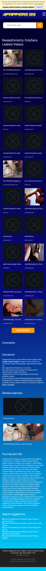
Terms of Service (33, 551)
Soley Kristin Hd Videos (10, 459)
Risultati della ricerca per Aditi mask (16, 292)
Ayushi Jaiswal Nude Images (12, 505)
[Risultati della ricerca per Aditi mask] (12, 288)
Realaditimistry (8, 418)
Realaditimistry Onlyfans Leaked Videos (17, 444)
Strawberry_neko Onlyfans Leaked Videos (17, 482)
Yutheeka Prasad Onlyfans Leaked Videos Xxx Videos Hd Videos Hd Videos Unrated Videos (21, 469)
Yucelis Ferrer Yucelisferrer (24, 465)
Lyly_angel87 (26, 463)
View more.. (23, 330)
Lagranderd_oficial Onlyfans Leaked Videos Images (20, 503)
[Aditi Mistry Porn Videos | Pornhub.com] (34, 316)
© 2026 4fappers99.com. (11, 551)
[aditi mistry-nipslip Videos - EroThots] (12, 260)
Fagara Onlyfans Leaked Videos (25, 501)
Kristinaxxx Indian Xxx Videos (12, 497)
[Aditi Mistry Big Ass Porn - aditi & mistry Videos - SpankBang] (34, 66)
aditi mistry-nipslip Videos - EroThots (16, 264)
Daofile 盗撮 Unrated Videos (24, 495)
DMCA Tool (31, 553)
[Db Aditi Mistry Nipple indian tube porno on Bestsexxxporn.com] (12, 66)
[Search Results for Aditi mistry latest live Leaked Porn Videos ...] (12, 122)
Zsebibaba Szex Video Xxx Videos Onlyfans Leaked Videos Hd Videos (21, 473)
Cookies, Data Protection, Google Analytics (18, 7)
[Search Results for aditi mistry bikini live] (12, 94)
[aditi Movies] (12, 233)
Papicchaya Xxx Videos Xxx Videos (27, 490)
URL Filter (22, 553)
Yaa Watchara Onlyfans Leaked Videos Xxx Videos (23, 479)
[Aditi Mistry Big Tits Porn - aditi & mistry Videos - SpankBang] (12, 316)
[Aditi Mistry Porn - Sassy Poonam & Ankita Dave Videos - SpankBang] (34, 288)
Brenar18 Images (15, 463)
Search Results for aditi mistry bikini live (17, 98)
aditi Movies (7, 236)
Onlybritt (17, 461)
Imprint (23, 551)
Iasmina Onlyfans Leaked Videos (28, 478)
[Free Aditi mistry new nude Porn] (34, 94)
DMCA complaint (8, 385)
